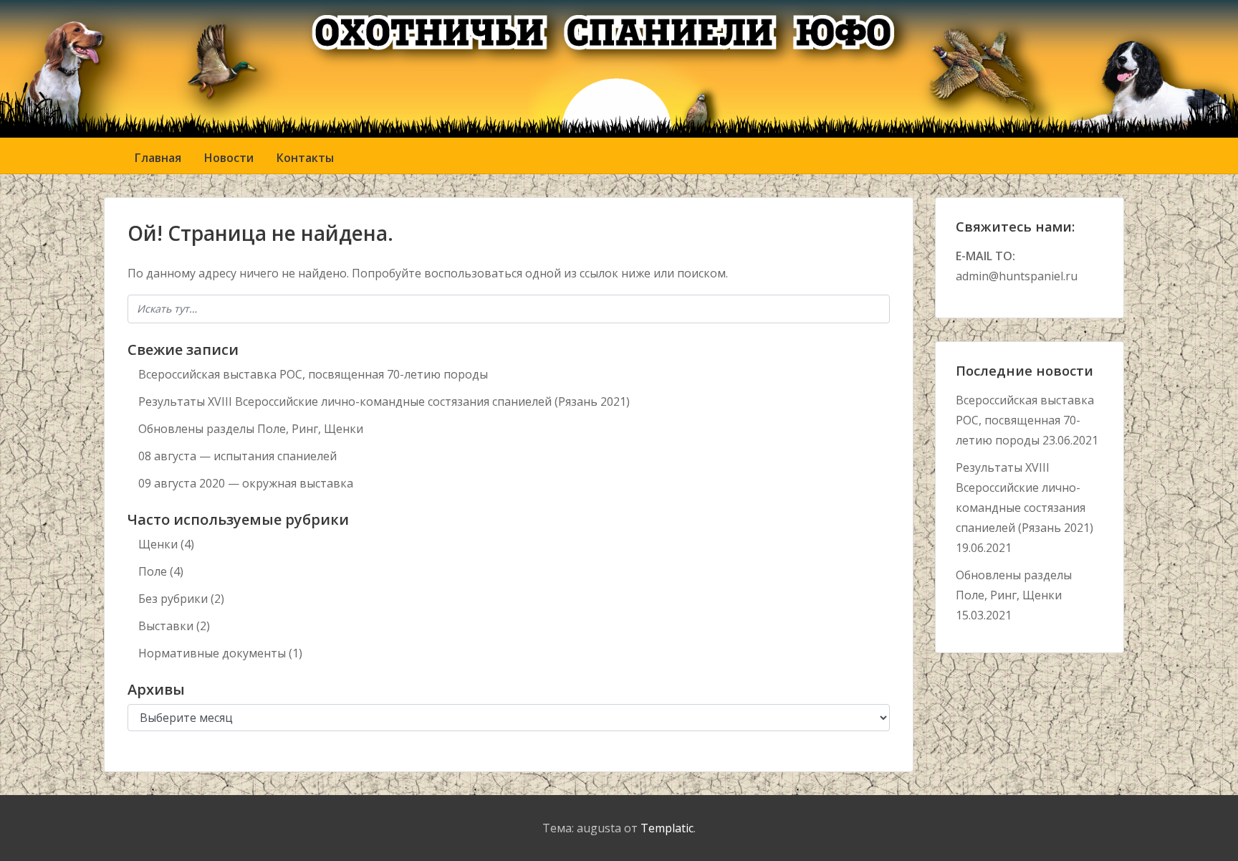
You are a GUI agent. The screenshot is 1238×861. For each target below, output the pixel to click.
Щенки (158, 544)
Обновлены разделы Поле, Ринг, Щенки (250, 429)
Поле (152, 571)
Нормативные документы (212, 653)
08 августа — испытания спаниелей (237, 456)
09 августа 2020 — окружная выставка (245, 483)
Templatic (667, 828)
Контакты (305, 158)
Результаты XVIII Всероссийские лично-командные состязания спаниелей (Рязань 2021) (384, 401)
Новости (229, 158)
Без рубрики (173, 598)
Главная (158, 158)
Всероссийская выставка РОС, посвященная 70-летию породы (313, 374)
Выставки (165, 626)
